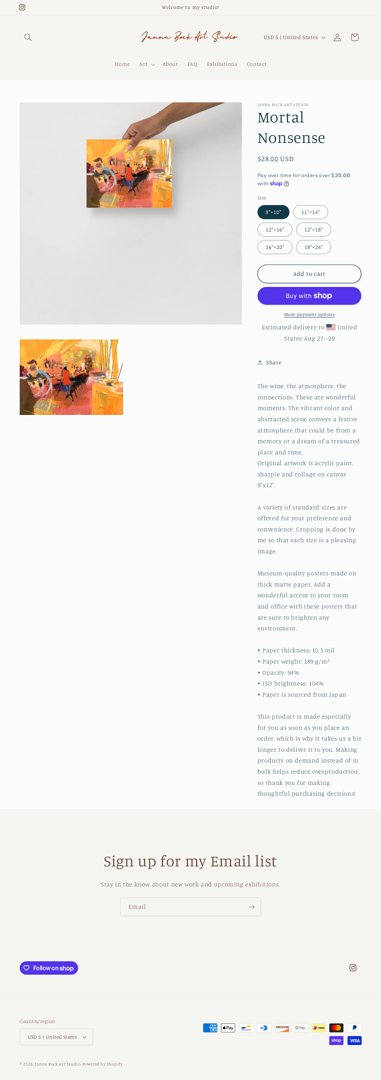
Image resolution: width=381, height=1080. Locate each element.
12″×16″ (275, 229)
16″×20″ (275, 247)
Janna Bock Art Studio (57, 1064)
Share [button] (273, 362)
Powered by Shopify (102, 1064)
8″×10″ (273, 212)
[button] (28, 37)
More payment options (309, 314)
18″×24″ (313, 247)
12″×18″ (313, 229)
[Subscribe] (251, 907)
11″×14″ (310, 212)
